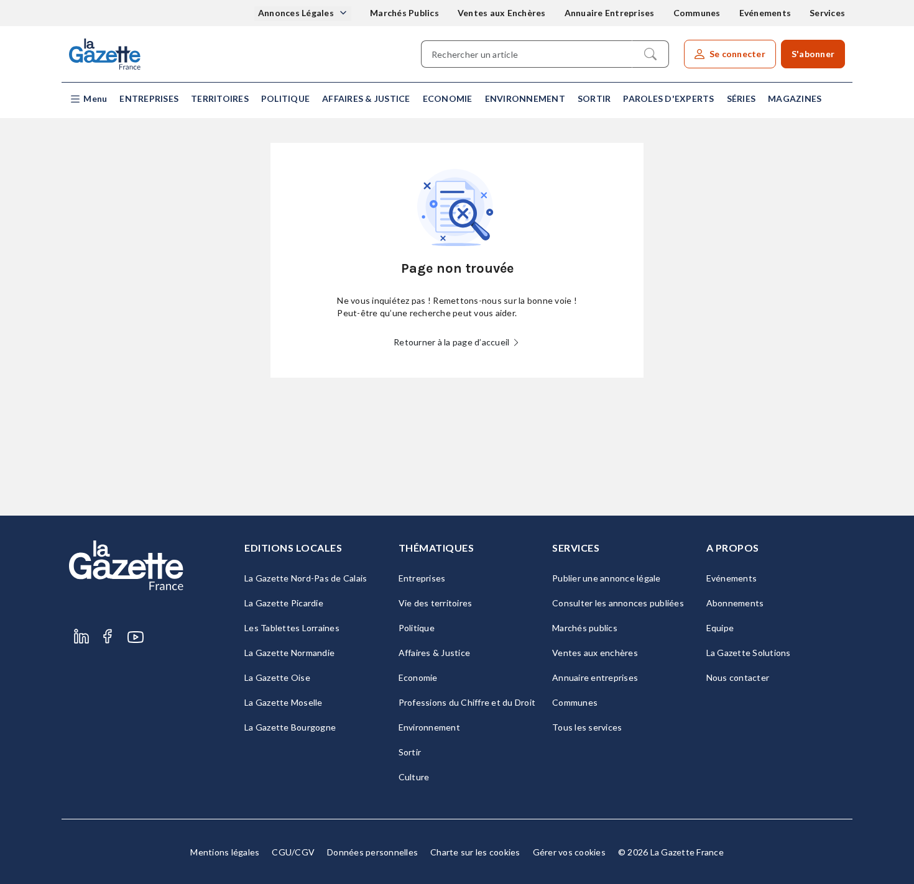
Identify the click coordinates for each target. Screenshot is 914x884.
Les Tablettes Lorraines (291, 627)
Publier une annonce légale (606, 578)
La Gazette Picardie (283, 603)
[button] (88, 99)
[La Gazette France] (105, 54)
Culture (414, 777)
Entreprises (148, 98)
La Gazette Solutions (748, 652)
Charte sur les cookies (475, 852)
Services (827, 12)
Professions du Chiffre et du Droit (467, 702)
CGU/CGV (293, 852)
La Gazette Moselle (283, 702)
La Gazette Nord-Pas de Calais (305, 578)
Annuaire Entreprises (610, 12)
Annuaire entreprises (595, 677)
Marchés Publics (404, 12)
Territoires (220, 98)
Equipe (720, 627)
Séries (741, 98)
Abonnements (735, 603)
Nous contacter (738, 677)
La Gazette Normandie (289, 652)
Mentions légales (224, 852)
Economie (448, 98)
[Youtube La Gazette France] (135, 637)
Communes (697, 12)
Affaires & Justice (366, 98)
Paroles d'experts (668, 98)
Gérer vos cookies (569, 852)
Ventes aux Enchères (502, 12)
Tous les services (587, 727)
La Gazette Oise (277, 677)
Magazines (794, 98)
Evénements (765, 12)
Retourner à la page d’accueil (453, 342)
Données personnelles (372, 852)
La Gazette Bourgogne (290, 727)
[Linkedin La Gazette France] (81, 637)
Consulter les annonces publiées (618, 603)
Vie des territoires (436, 603)
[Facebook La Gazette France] (107, 637)
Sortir (594, 98)
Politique (285, 98)
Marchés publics (584, 627)
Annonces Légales (297, 12)
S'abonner (813, 53)
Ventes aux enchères (595, 652)
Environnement (525, 98)
